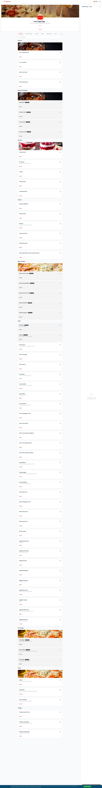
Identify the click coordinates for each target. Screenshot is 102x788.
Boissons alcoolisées (28, 33)
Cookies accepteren (87, 786)
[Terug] (2, 2)
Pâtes (56, 33)
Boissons (20, 33)
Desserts (36, 33)
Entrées (42, 33)
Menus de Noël (49, 33)
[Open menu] (100, 2)
